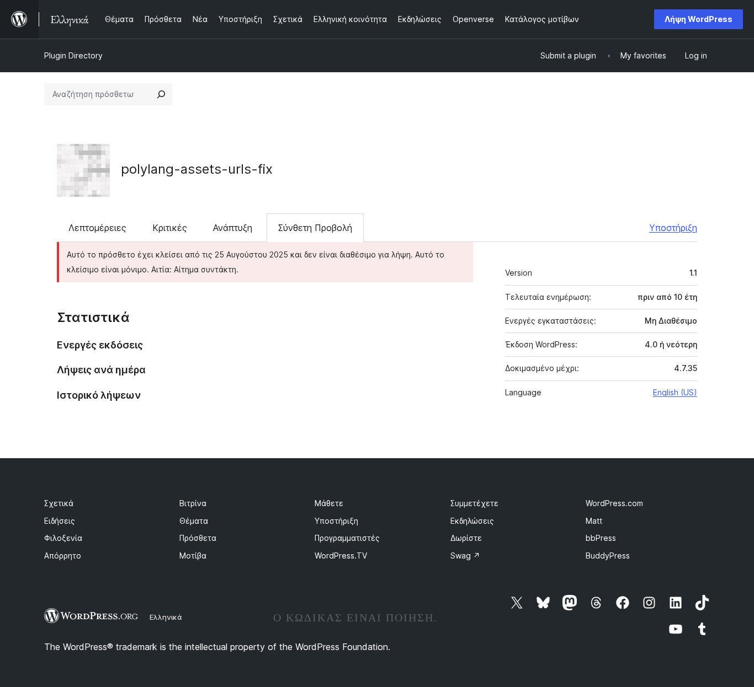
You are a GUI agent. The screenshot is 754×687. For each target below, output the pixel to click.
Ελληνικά (166, 617)
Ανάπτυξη (232, 227)
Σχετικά (58, 503)
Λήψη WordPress (698, 19)
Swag (465, 555)
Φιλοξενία (63, 538)
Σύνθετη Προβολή (315, 227)
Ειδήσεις (59, 520)
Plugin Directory (73, 55)
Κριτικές (169, 227)
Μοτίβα (192, 555)
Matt (594, 520)
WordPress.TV (341, 555)
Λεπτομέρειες (97, 227)
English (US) (675, 392)
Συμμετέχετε (474, 503)
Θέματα (193, 520)
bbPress (601, 538)
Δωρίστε (466, 538)
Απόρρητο (62, 555)
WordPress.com (614, 503)
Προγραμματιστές (347, 538)
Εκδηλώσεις (472, 520)
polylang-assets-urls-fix (197, 169)
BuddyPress (608, 555)
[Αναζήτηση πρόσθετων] (161, 94)
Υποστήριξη (673, 227)
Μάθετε (329, 503)
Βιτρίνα (192, 503)
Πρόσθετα (197, 538)
